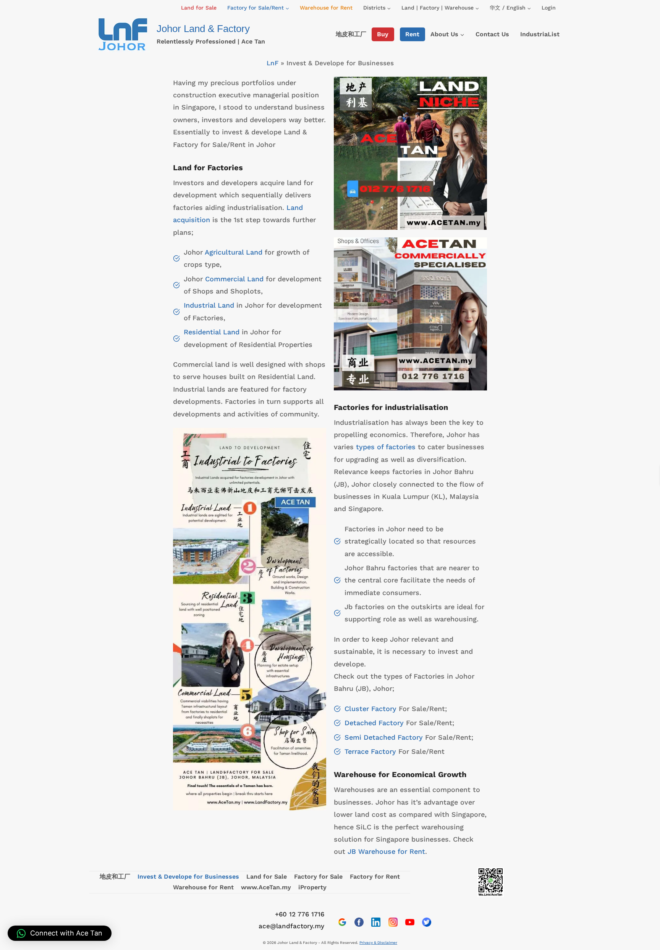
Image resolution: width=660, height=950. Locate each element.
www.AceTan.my (266, 887)
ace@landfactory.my (291, 926)
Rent (412, 34)
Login (549, 8)
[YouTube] (409, 922)
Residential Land (211, 332)
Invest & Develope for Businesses (188, 876)
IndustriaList (540, 34)
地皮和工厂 (351, 34)
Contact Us (492, 34)
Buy (382, 34)
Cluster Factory (370, 709)
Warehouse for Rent (326, 8)
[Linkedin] (375, 922)
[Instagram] (393, 922)
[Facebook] (359, 922)
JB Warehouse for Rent (386, 851)
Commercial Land (234, 279)
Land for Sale (199, 8)
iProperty (312, 887)
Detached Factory (374, 723)
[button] (60, 933)
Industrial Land (209, 305)
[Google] (342, 922)
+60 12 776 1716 (299, 914)
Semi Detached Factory (384, 737)
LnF (272, 63)
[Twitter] (426, 922)
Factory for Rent (375, 876)
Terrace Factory (370, 751)
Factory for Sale (318, 876)
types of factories (386, 447)
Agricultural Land (233, 252)
